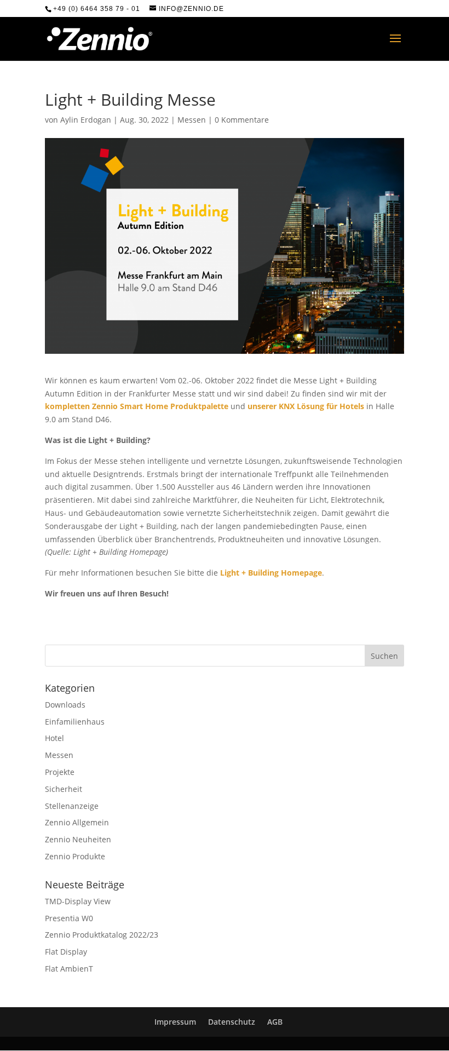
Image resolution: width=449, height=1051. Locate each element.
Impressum (175, 1021)
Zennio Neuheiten (78, 839)
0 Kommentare (242, 119)
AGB (275, 1021)
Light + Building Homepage (271, 572)
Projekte (59, 772)
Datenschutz (231, 1021)
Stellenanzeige (72, 806)
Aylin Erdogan (85, 119)
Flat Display (66, 951)
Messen (191, 119)
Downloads (65, 704)
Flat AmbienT (69, 968)
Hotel (54, 738)
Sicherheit (63, 789)
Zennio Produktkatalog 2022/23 (101, 934)
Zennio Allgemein (77, 822)
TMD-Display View (78, 901)
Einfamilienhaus (75, 721)
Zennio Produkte (75, 856)
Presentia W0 (69, 918)
